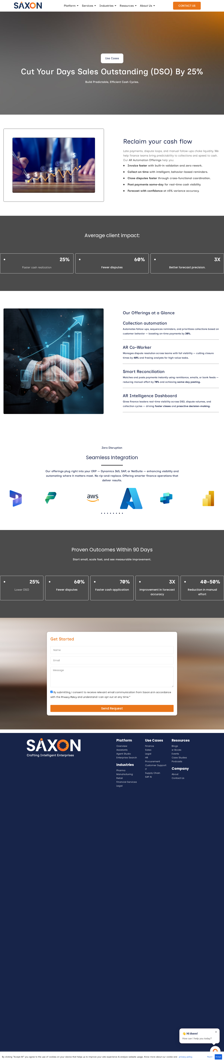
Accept (218, 1057)
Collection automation (145, 323)
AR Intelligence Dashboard (150, 395)
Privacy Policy (69, 697)
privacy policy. (185, 1057)
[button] (112, 58)
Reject (209, 1057)
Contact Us (186, 6)
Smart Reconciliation (143, 371)
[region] (112, 1056)
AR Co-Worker (137, 347)
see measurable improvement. (130, 559)
